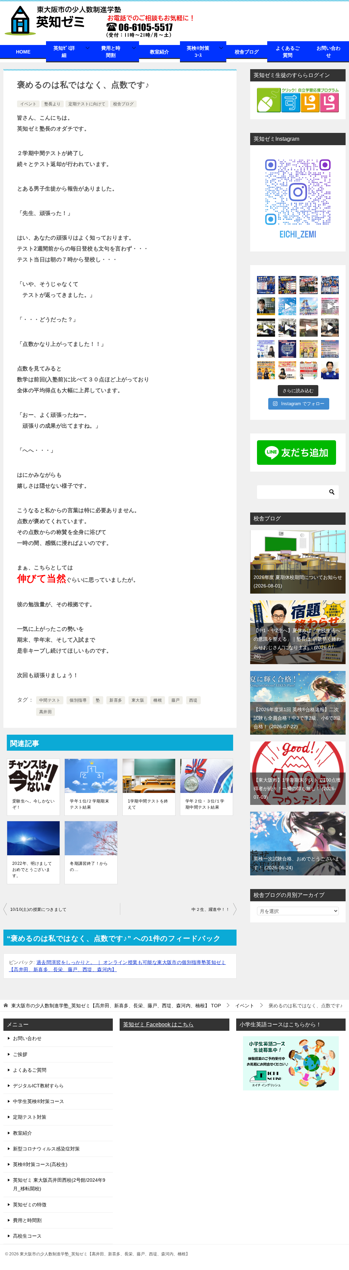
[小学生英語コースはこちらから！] (291, 1085)
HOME (23, 52)
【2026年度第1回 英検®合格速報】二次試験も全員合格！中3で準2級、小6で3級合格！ (297, 718)
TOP (116, 1005)
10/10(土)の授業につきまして (38, 909)
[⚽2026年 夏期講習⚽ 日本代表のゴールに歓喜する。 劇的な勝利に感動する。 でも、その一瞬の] (330, 285)
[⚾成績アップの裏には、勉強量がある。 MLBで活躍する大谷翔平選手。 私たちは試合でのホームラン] (309, 285)
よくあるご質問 (288, 51)
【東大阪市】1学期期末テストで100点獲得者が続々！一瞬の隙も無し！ (297, 788)
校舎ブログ (247, 52)
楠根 (157, 700)
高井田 (45, 711)
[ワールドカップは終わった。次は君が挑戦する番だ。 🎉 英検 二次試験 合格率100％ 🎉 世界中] (266, 285)
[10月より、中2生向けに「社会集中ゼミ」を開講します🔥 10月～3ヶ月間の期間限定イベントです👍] (309, 370)
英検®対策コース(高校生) (40, 1164)
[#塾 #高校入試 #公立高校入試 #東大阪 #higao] (287, 306)
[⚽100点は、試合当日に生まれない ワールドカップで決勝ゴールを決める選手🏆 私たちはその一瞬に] (287, 285)
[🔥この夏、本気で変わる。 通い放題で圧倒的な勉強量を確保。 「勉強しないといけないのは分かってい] (266, 306)
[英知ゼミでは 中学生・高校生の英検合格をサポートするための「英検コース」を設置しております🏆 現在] (287, 370)
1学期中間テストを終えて (148, 804)
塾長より (52, 104)
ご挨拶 (20, 1054)
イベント (28, 104)
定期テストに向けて (87, 104)
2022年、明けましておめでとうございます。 (32, 869)
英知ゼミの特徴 (29, 1204)
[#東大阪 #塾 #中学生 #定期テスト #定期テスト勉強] (266, 328)
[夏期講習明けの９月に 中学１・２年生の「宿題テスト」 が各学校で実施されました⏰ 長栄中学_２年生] (330, 349)
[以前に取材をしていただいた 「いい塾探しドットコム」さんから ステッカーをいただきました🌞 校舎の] (330, 370)
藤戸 (175, 700)
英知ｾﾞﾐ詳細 (64, 51)
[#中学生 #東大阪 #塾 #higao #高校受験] (287, 328)
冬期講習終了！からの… (89, 866)
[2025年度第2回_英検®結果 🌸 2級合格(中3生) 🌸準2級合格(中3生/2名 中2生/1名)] (287, 349)
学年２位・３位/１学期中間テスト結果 (205, 804)
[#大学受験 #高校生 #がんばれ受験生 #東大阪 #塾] (330, 328)
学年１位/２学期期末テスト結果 (89, 804)
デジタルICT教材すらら (38, 1085)
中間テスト (49, 700)
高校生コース (27, 1236)
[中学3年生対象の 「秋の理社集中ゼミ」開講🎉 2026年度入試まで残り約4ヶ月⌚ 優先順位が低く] (266, 370)
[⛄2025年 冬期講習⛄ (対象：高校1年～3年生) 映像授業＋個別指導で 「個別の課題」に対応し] (266, 349)
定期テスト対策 (29, 1117)
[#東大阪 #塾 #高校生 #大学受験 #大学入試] (309, 328)
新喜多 (115, 700)
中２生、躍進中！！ (211, 909)
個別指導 (78, 700)
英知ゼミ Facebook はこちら (158, 1024)
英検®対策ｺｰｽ (198, 51)
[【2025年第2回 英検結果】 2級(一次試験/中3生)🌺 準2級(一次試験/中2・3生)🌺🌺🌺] (309, 349)
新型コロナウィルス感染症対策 (46, 1148)
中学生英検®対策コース (38, 1101)
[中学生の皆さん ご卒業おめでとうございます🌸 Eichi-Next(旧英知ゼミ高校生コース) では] (309, 306)
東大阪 (138, 700)
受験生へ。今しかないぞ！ (33, 804)
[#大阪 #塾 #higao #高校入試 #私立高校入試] (330, 306)
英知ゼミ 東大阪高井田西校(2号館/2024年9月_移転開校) (59, 1184)
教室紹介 (159, 52)
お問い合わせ (328, 51)
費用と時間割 (110, 51)
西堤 (193, 700)
